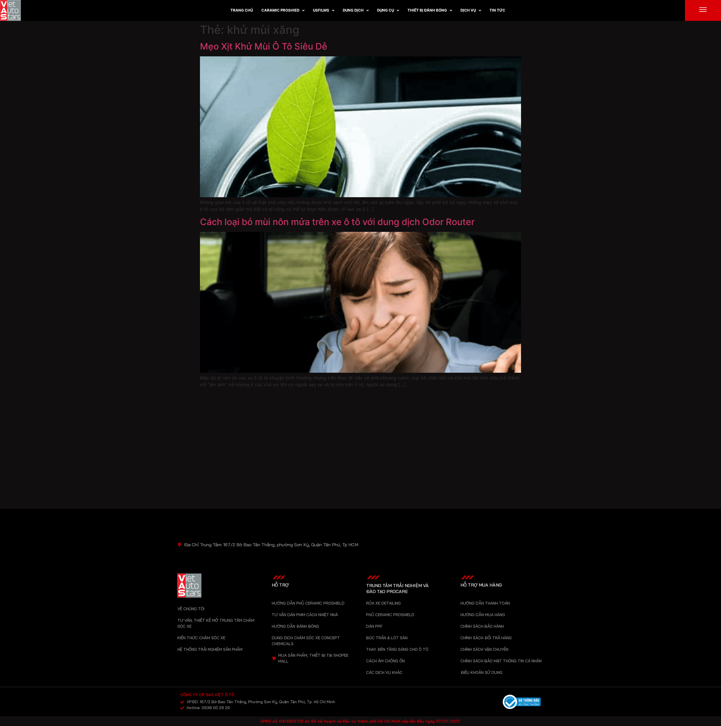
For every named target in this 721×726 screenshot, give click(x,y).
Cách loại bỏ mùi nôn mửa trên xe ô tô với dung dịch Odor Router (337, 221)
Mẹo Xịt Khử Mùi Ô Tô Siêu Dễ (263, 46)
